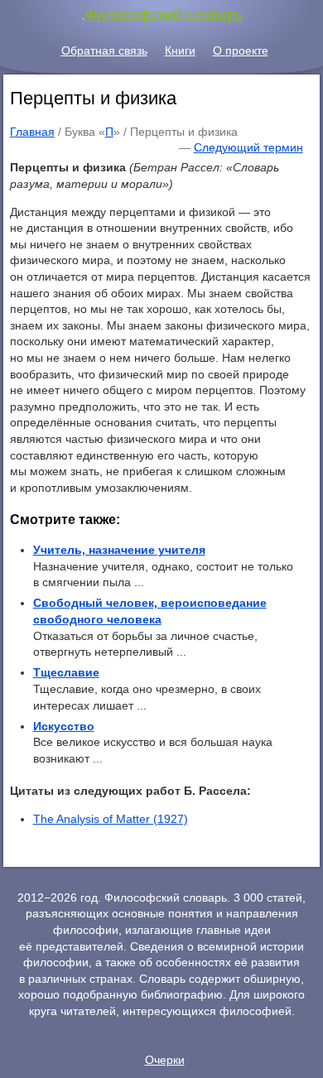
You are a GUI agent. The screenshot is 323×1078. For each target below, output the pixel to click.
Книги (180, 50)
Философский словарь (164, 15)
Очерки (165, 1059)
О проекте (240, 50)
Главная (32, 131)
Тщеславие (66, 672)
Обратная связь (104, 50)
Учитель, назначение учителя (119, 549)
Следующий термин (248, 147)
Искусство (63, 726)
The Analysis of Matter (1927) (110, 818)
